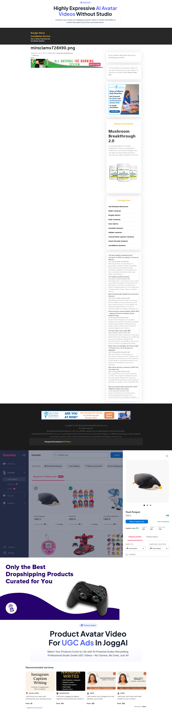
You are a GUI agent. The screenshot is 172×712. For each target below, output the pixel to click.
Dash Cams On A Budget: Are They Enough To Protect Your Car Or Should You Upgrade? (123, 348)
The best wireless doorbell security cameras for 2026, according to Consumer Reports (123, 257)
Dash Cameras (114, 220)
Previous (35, 55)
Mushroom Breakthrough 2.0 (122, 136)
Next (33, 58)
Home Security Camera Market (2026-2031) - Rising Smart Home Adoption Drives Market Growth (124, 313)
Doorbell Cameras (115, 228)
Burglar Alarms (114, 215)
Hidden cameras (115, 232)
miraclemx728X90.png (64, 53)
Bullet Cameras (114, 211)
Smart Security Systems (118, 241)
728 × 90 (51, 53)
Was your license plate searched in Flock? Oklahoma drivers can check (123, 388)
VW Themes (66, 442)
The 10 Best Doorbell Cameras (119, 277)
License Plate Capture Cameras (121, 237)
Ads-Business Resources (118, 207)
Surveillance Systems (117, 245)
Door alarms (113, 224)
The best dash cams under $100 (120, 331)
